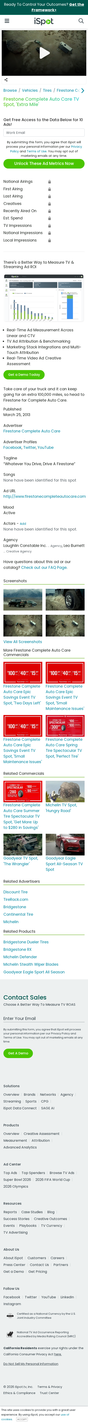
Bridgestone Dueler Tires (26, 942)
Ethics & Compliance (19, 1393)
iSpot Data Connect (20, 1108)
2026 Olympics (15, 1186)
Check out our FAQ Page (44, 567)
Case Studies (32, 1212)
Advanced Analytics (20, 1147)
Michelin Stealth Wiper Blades (31, 964)
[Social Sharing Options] (6, 80)
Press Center (14, 1264)
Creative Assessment (42, 1133)
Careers (57, 1258)
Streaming (12, 1101)
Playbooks (28, 1225)
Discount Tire (15, 892)
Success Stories (16, 1218)
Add (23, 524)
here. (58, 1354)
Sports (31, 1101)
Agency (66, 1094)
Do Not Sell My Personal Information (30, 1364)
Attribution (41, 1140)
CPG (44, 1101)
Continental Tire (18, 914)
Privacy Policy (60, 1033)
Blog (50, 1212)
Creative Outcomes (50, 1218)
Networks (48, 1094)
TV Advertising (15, 1232)
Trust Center (49, 1393)
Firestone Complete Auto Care (31, 431)
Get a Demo (13, 1271)
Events (9, 1225)
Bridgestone (14, 907)
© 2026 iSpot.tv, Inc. (18, 1387)
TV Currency (51, 1225)
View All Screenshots (22, 641)
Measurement (15, 1140)
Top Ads (10, 1172)
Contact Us (39, 1264)
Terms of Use (37, 151)
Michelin (11, 921)
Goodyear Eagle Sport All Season (34, 972)
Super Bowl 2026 (17, 1179)
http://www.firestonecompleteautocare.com (44, 496)
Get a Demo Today (24, 374)
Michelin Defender (20, 957)
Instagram (12, 1303)
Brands (29, 1094)
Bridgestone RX (17, 949)
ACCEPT (22, 1419)
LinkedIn (67, 1297)
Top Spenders (33, 1172)
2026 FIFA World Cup (52, 1179)
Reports (10, 1212)
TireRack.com (15, 899)
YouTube (46, 447)
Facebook (12, 447)
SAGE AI (47, 1108)
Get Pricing (37, 1271)
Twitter (29, 447)
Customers (37, 1258)
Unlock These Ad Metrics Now (44, 163)
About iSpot (13, 1258)
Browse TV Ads (62, 1172)
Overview (11, 1094)
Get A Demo (18, 1053)
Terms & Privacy (49, 1387)
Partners (60, 1264)
